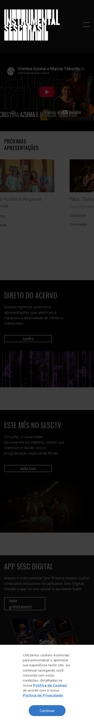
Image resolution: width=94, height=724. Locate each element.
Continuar (47, 710)
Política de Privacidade (43, 695)
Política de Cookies (50, 685)
